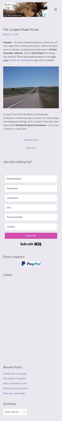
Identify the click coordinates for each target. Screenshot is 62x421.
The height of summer (14, 378)
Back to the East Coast (15, 383)
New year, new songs (14, 393)
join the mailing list (22, 60)
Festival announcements (15, 388)
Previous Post (31, 140)
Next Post (31, 148)
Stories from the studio (15, 373)
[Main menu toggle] (56, 9)
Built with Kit (31, 244)
